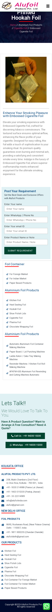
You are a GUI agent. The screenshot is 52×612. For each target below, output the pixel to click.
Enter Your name (13, 204)
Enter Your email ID (14, 226)
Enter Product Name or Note (19, 237)
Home (13, 25)
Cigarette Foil (20, 28)
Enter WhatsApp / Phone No (19, 215)
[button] (48, 6)
